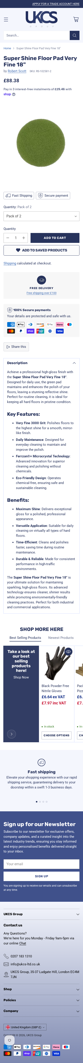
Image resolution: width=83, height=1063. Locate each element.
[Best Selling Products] (11, 734)
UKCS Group (34, 1035)
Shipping (10, 263)
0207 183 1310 (21, 956)
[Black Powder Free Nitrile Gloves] (56, 663)
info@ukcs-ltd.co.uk (25, 964)
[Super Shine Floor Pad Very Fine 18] (41, 143)
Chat (22, 943)
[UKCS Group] (41, 19)
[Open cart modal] (75, 19)
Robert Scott (17, 71)
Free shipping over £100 (41, 293)
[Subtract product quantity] (8, 238)
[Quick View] (68, 652)
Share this (18, 347)
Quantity (10, 229)
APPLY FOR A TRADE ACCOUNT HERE (55, 3)
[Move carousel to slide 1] (36, 802)
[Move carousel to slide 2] (40, 802)
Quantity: (17, 207)
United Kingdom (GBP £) (26, 1027)
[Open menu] (5, 19)
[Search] (74, 35)
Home (7, 48)
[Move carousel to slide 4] (46, 802)
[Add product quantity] (24, 238)
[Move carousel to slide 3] (43, 802)
